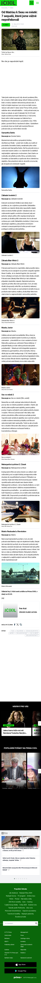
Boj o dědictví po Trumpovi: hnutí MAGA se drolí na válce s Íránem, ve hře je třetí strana (20, 849)
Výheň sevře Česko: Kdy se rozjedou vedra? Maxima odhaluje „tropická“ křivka (19, 859)
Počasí (17, 899)
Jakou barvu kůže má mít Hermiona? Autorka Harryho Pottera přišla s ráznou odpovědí (14, 731)
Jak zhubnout (13, 893)
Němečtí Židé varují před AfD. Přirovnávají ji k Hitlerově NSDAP (20, 869)
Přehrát (6, 779)
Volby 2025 (23, 905)
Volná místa (7, 935)
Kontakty (22, 941)
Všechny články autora (28, 612)
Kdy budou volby (26, 899)
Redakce (22, 952)
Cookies (6, 949)
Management (24, 932)
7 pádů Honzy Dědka (11, 905)
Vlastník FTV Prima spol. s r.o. (11, 953)
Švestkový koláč (20, 917)
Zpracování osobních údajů (26, 945)
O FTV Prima (8, 932)
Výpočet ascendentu (29, 911)
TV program (21, 896)
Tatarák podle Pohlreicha (16, 908)
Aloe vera (29, 908)
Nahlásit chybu (8, 958)
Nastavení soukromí (26, 958)
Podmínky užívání (9, 944)
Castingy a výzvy (25, 938)
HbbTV (6, 941)
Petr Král (14, 26)
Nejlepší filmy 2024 (25, 893)
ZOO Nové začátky (15, 902)
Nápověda (23, 949)
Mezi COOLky (7, 782)
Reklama (6, 938)
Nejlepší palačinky (28, 914)
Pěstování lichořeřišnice (13, 911)
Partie (11, 899)
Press (22, 935)
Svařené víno (32, 905)
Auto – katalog (27, 902)
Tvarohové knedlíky (13, 914)
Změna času (31, 896)
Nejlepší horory (11, 896)
